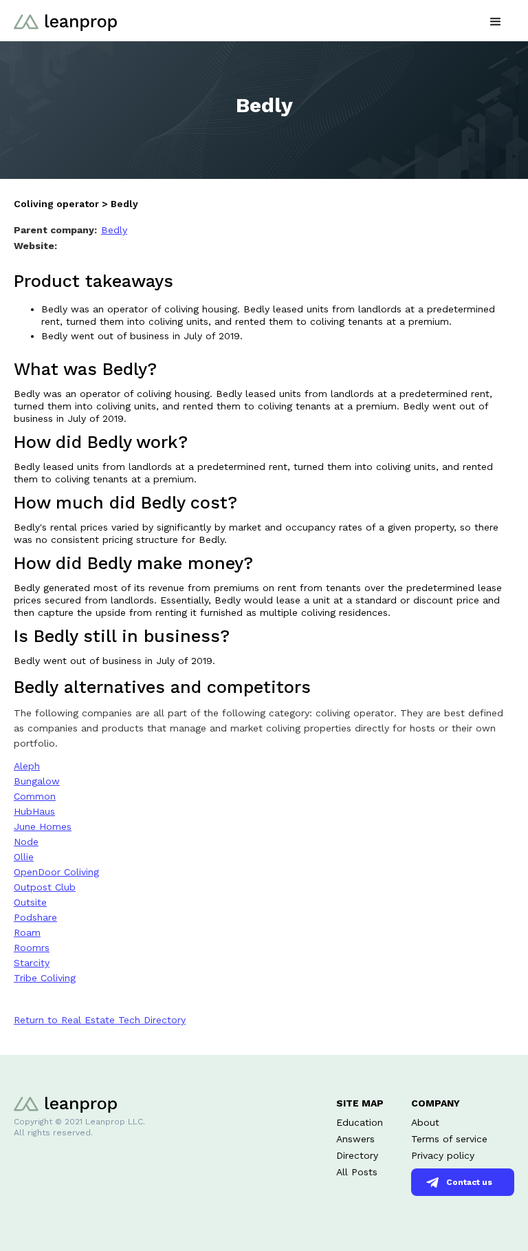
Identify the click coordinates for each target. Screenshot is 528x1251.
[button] (495, 20)
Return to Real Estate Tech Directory (100, 1019)
